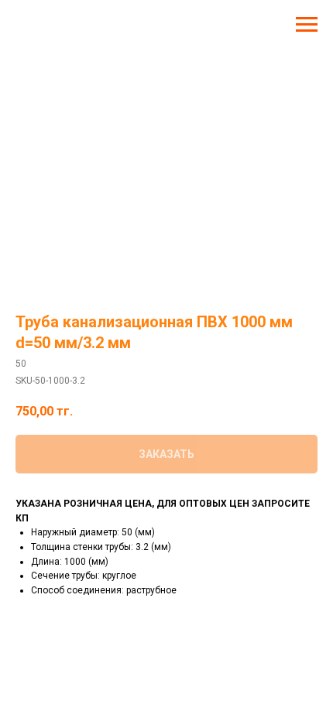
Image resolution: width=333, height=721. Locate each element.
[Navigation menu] (307, 24)
